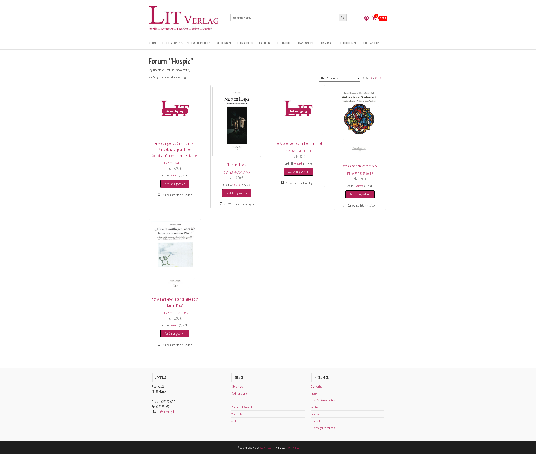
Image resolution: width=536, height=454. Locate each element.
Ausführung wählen (175, 184)
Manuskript (305, 43)
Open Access (245, 43)
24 (371, 78)
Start (152, 43)
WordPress (265, 447)
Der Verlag (326, 43)
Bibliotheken (348, 43)
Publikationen (171, 43)
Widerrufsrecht (239, 414)
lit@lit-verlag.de (167, 411)
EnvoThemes (292, 447)
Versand (174, 175)
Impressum (316, 414)
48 (376, 78)
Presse (314, 393)
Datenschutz (317, 421)
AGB (233, 421)
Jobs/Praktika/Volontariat (323, 400)
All (382, 78)
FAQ (233, 400)
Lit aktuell (284, 43)
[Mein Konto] (366, 18)
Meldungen (224, 43)
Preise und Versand (241, 407)
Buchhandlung (371, 43)
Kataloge (265, 43)
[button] (175, 194)
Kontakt (314, 407)
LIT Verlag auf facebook (323, 428)
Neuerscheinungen (198, 43)
